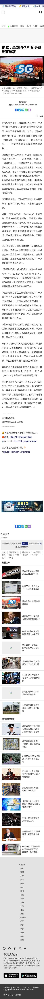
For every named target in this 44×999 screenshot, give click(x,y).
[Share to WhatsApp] (26, 110)
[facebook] (9, 948)
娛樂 (22, 932)
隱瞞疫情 (26, 552)
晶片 (4, 558)
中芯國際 (37, 552)
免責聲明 (26, 987)
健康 (22, 910)
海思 (4, 555)
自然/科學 (22, 917)
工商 (22, 940)
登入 (25, 544)
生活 (22, 906)
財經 (22, 883)
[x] (20, 948)
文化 (22, 914)
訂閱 (40, 544)
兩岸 (42, 26)
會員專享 (14, 26)
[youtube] (25, 948)
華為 (11, 558)
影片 (22, 868)
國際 (22, 880)
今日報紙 (22, 865)
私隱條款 (36, 987)
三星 (17, 555)
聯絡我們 (16, 987)
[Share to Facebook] (16, 110)
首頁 (3, 26)
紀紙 (22, 921)
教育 (22, 929)
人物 (22, 902)
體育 (22, 925)
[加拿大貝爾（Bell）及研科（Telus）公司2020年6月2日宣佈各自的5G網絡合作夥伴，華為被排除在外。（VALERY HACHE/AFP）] (22, 71)
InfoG (22, 887)
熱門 (29, 26)
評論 (22, 899)
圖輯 (22, 936)
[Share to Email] (29, 110)
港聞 (35, 26)
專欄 (22, 891)
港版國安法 (14, 552)
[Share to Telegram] (22, 110)
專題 (22, 895)
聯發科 (25, 555)
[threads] (14, 948)
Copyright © (8, 990)
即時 (22, 26)
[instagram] (4, 948)
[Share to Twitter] (19, 110)
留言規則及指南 (4, 537)
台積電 (35, 555)
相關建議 (7, 987)
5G (10, 555)
